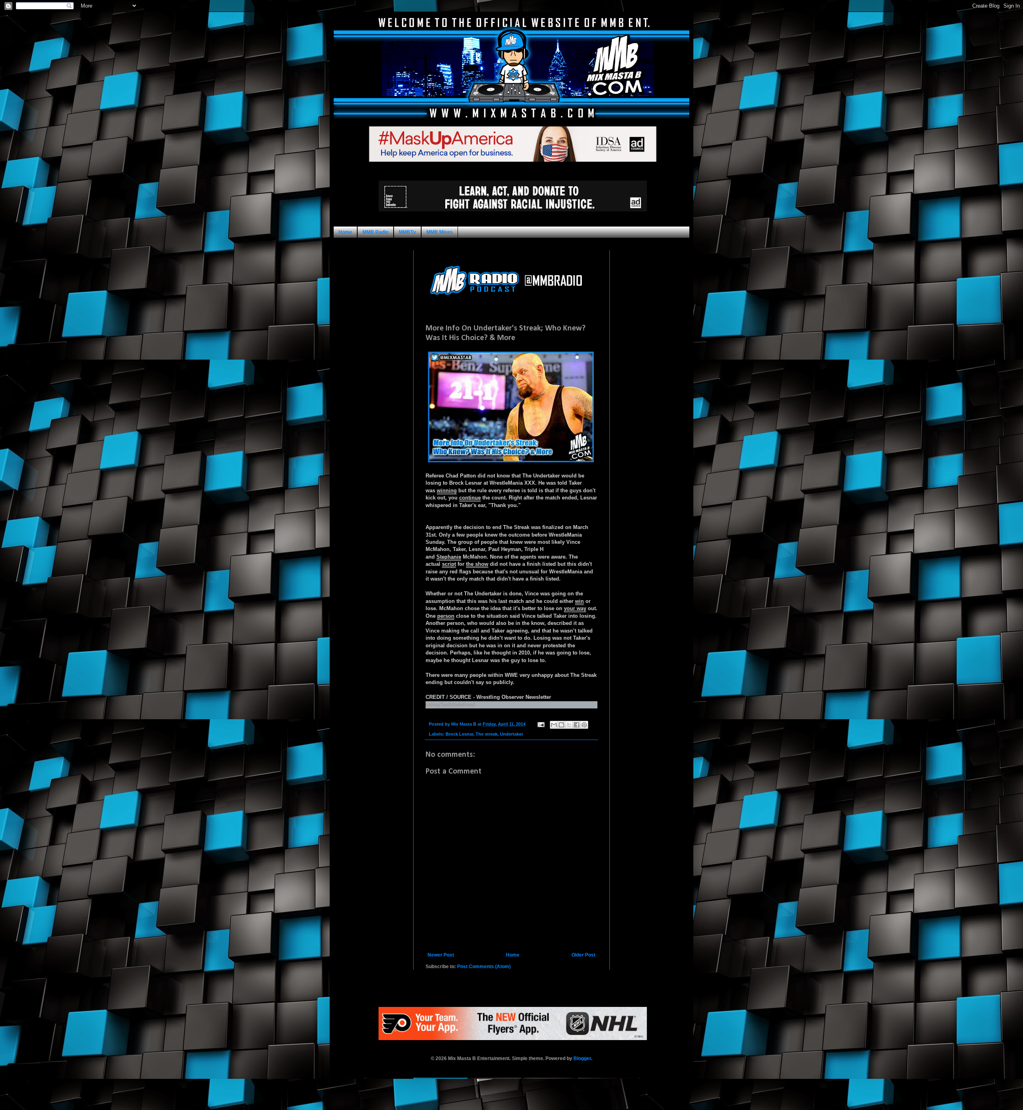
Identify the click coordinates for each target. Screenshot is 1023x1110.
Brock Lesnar (459, 734)
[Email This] (554, 725)
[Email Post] (540, 724)
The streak (487, 734)
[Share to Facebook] (577, 725)
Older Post (583, 955)
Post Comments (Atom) (484, 966)
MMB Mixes (439, 232)
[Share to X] (569, 725)
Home (345, 232)
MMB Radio (375, 232)
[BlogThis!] (561, 725)
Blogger (582, 1058)
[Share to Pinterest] (584, 725)
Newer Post (441, 955)
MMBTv (407, 232)
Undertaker (511, 734)
